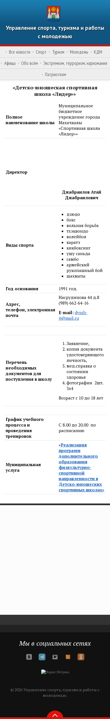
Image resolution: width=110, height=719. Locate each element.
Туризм (58, 52)
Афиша (10, 63)
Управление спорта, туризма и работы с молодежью (55, 32)
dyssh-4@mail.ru (73, 315)
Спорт (41, 52)
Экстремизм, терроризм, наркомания (75, 63)
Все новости (19, 52)
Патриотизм (55, 74)
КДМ (98, 52)
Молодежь (79, 52)
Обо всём (29, 63)
